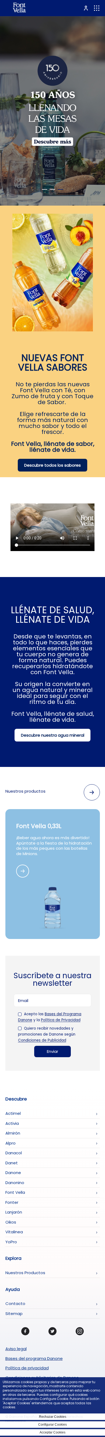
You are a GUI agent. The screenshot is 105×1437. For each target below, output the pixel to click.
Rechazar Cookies (52, 1417)
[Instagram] (80, 1331)
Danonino (14, 1182)
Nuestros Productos (25, 1272)
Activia (12, 1123)
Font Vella (15, 1192)
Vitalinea (14, 1232)
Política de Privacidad (60, 1020)
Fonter (11, 1202)
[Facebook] (25, 1331)
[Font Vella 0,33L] (22, 871)
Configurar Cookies (52, 1424)
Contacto (15, 1303)
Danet (11, 1163)
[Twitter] (52, 1331)
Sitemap (14, 1313)
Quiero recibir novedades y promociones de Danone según (46, 1034)
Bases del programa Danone (34, 1358)
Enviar (52, 1051)
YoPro (11, 1242)
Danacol (13, 1153)
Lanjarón (13, 1212)
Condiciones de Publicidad (42, 1040)
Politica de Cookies (32, 1407)
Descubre (16, 1099)
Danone (13, 1172)
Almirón (12, 1133)
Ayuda (12, 1290)
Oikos (10, 1222)
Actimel (13, 1113)
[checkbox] (20, 1014)
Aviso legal (16, 1349)
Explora (13, 1258)
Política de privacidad (27, 1368)
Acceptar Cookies (52, 1432)
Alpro (10, 1143)
